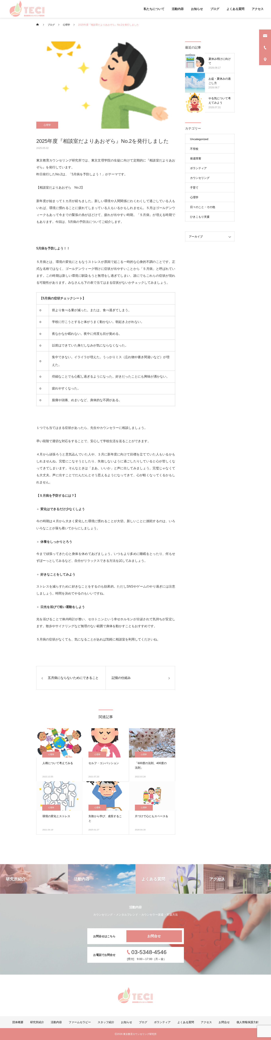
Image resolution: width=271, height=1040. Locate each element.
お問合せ (154, 936)
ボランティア (198, 168)
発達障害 (195, 158)
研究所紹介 (37, 1022)
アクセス (258, 8)
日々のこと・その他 (202, 207)
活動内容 (178, 8)
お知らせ (197, 8)
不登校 (194, 148)
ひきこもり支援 (199, 216)
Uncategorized (199, 139)
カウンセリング (199, 177)
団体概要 (17, 1022)
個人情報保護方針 (247, 1022)
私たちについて (154, 8)
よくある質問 (235, 8)
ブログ (214, 8)
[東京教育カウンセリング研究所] (27, 9)
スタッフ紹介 (106, 1022)
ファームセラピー (80, 1022)
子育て (194, 187)
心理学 (47, 125)
